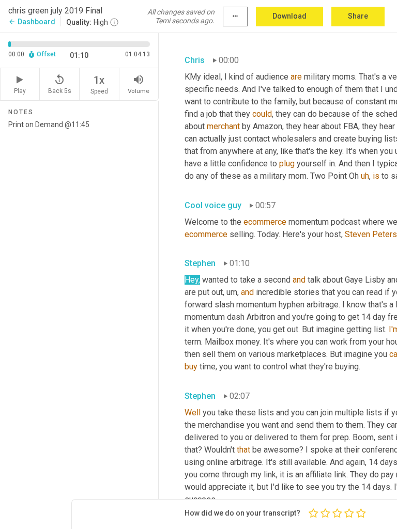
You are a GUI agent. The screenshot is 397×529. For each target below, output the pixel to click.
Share (358, 16)
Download (289, 16)
